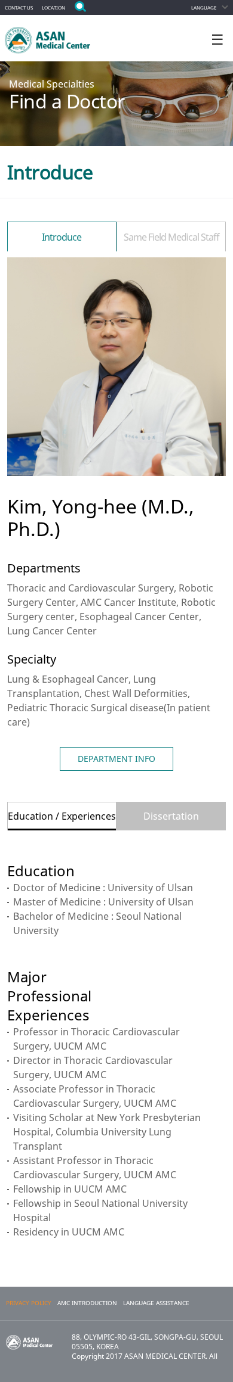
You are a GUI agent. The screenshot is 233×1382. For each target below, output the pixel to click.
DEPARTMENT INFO (116, 758)
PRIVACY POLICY (28, 1303)
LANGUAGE (203, 7)
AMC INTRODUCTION (87, 1303)
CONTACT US (19, 7)
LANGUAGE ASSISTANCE (156, 1303)
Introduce (61, 237)
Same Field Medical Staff (171, 237)
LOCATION (53, 7)
